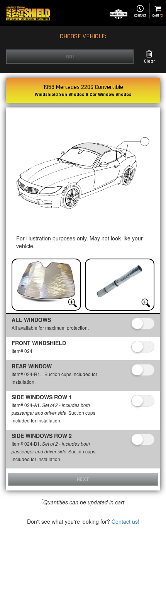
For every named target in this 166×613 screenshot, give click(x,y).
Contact (140, 16)
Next (83, 479)
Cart (157, 16)
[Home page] (28, 13)
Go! (70, 56)
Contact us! (125, 521)
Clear (149, 61)
